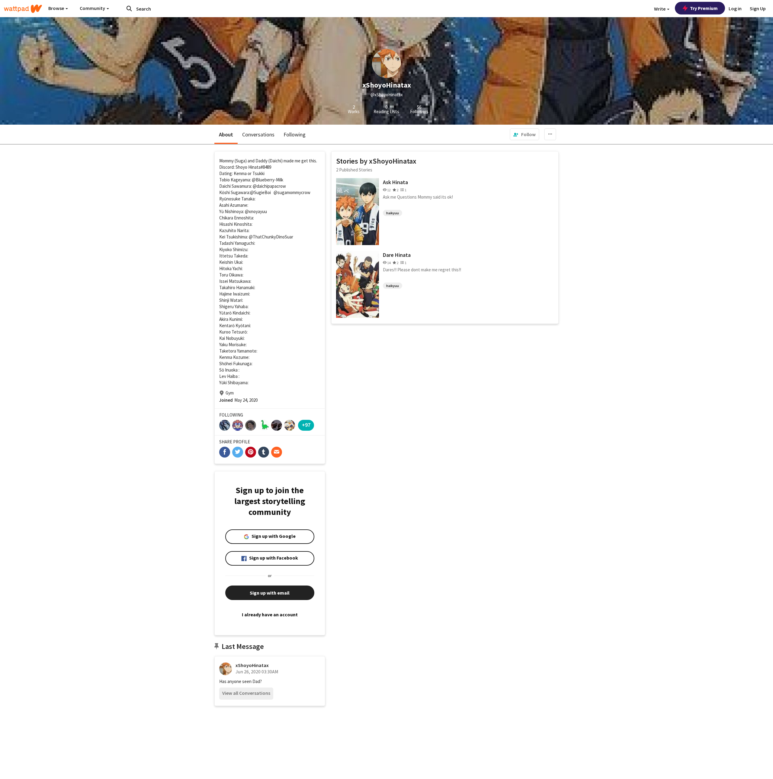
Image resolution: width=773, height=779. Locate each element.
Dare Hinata (397, 254)
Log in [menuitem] (735, 8)
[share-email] (276, 452)
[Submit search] (129, 8)
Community (93, 8)
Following (295, 134)
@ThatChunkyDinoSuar (271, 237)
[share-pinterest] (250, 452)
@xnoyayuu (256, 211)
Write (660, 9)
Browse (56, 8)
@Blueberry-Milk (267, 180)
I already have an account (270, 614)
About (226, 134)
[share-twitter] (237, 452)
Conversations (258, 134)
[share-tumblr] (263, 452)
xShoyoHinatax (252, 665)
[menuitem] (524, 134)
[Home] (23, 9)
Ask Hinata (395, 182)
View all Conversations (246, 693)
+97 (306, 424)
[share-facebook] (224, 452)
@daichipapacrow (269, 186)
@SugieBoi (260, 192)
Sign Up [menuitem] (758, 8)
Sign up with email (270, 593)
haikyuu (392, 213)
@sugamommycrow (292, 192)
